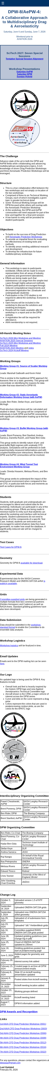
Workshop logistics (9, 645)
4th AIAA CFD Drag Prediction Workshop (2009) (23, 1038)
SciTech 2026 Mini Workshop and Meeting (20, 338)
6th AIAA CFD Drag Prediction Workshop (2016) (23, 1047)
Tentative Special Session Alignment (24, 59)
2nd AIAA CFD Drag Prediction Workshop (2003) (23, 1028)
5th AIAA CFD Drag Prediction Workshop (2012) (23, 1042)
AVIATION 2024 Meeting (12, 348)
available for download (31, 563)
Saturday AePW (24, 72)
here (2, 664)
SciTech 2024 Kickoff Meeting (14, 350)
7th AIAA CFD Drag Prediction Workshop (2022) (23, 1052)
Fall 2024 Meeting (8, 345)
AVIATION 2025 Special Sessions (16, 340)
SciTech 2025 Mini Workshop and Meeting (20, 343)
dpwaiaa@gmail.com (10, 1063)
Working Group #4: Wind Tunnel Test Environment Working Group (19, 465)
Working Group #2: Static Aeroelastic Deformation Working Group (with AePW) (21, 396)
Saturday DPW (24, 74)
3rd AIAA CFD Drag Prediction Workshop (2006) (23, 1033)
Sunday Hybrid (24, 76)
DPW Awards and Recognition (19, 1011)
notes (31, 348)
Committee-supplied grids (12, 599)
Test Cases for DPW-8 (10, 547)
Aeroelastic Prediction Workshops (26, 237)
